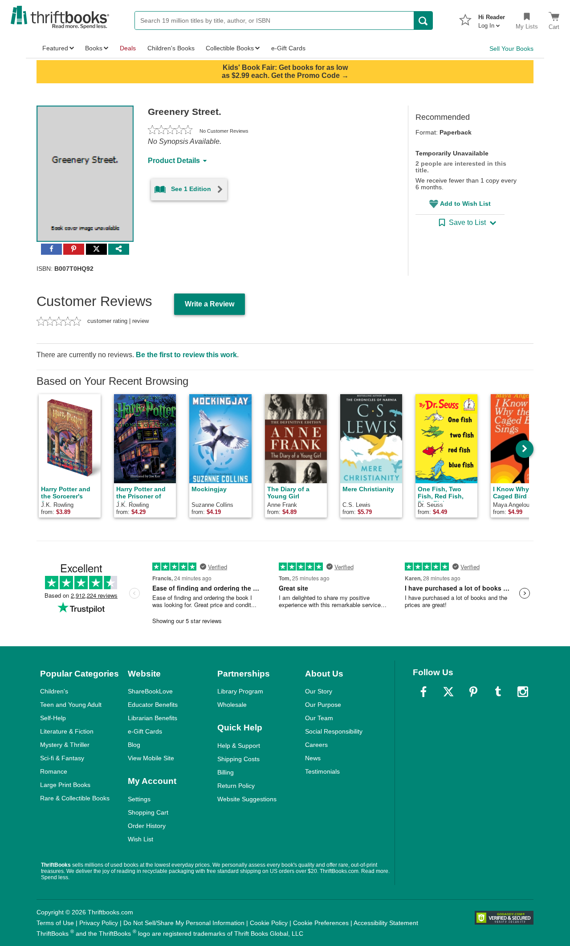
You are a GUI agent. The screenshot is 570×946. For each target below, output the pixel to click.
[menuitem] (491, 18)
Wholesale (232, 704)
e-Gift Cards (145, 731)
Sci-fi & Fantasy (62, 758)
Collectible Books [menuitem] (230, 48)
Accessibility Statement (386, 922)
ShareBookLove (150, 691)
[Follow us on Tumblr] (498, 691)
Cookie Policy (269, 922)
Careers (316, 744)
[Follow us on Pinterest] (473, 691)
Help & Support (238, 745)
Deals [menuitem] (128, 48)
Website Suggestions (247, 799)
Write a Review (209, 304)
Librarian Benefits (152, 718)
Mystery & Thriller (65, 744)
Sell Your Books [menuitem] (511, 48)
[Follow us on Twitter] (448, 691)
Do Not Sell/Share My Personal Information (183, 922)
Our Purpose (323, 704)
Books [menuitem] (93, 48)
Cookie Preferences (321, 922)
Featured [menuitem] (55, 48)
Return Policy (236, 785)
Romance (53, 771)
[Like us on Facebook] (423, 691)
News (313, 758)
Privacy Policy (98, 922)
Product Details (174, 160)
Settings (139, 799)
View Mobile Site (151, 758)
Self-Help (53, 718)
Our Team (319, 718)
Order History (147, 825)
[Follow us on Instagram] (522, 691)
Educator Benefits (153, 704)
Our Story (318, 691)
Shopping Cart (148, 812)
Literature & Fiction (67, 731)
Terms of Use (55, 922)
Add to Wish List (465, 203)
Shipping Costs (238, 759)
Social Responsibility (333, 731)
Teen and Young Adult (71, 704)
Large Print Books (65, 784)
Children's (54, 691)
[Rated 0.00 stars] (170, 131)
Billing (225, 772)
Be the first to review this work (186, 355)
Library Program (240, 691)
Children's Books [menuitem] (171, 48)
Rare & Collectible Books (75, 798)
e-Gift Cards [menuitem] (288, 48)
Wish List (140, 839)
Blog (134, 744)
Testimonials (322, 771)
